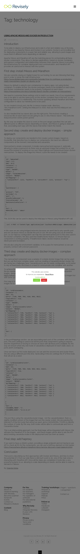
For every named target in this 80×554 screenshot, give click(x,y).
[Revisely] (16, 8)
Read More (49, 274)
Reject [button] (44, 280)
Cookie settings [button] (40, 277)
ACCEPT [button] (36, 280)
